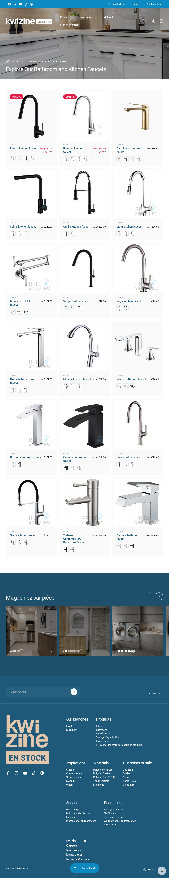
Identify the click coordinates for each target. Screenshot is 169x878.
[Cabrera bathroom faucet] (138, 502)
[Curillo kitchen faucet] (84, 194)
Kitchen (100, 726)
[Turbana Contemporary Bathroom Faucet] (84, 502)
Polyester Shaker (102, 769)
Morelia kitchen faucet (77, 379)
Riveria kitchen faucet (23, 148)
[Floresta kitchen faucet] (84, 116)
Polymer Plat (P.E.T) (104, 777)
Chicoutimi (129, 784)
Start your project (113, 809)
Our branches (154, 4)
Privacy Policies (77, 859)
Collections (18, 61)
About (137, 4)
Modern (70, 781)
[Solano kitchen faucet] (138, 424)
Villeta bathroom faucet (131, 379)
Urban (69, 784)
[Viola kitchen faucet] (138, 194)
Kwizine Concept (78, 841)
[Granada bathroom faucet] (31, 346)
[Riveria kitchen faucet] (31, 116)
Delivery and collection (78, 813)
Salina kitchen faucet (23, 226)
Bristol (13, 145)
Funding (70, 817)
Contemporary (74, 773)
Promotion (110, 824)
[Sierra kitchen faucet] (31, 502)
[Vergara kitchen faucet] (84, 268)
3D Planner (110, 813)
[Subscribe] (74, 691)
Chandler (128, 777)
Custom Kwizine (117, 4)
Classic (70, 769)
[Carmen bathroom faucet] (84, 424)
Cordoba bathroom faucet (26, 457)
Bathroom (101, 729)
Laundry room (103, 733)
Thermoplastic (101, 781)
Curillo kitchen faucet (76, 226)
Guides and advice (114, 817)
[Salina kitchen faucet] (31, 194)
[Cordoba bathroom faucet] (31, 424)
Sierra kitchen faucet (23, 535)
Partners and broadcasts (75, 852)
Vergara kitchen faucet (77, 301)
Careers (72, 845)
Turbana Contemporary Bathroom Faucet (74, 539)
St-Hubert (71, 729)
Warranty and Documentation (120, 820)
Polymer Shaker (102, 773)
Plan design (72, 809)
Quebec (127, 773)
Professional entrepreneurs (81, 820)
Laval (69, 726)
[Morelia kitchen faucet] (84, 346)
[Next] (159, 596)
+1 (37, 158)
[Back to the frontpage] (7, 61)
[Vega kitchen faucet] (138, 268)
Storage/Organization (107, 737)
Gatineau (128, 769)
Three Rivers (130, 781)
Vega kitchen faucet (129, 301)
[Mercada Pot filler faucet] (31, 268)
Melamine (98, 784)
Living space (103, 741)
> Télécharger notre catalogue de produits (119, 744)
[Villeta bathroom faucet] (138, 346)
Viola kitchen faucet (129, 226)
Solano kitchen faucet (130, 457)
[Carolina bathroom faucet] (138, 116)
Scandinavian (73, 777)
